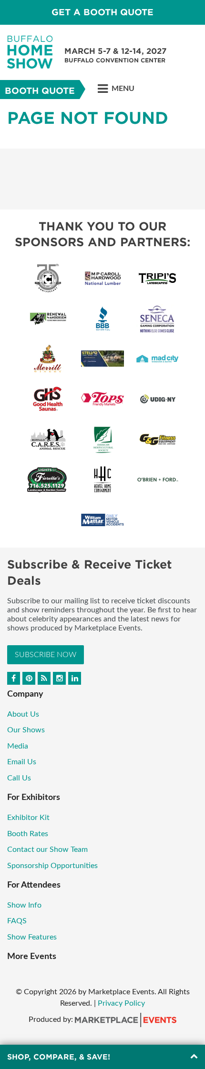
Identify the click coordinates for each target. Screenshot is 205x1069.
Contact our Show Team (47, 849)
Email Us (21, 762)
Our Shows (26, 730)
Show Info (24, 905)
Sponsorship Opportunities (52, 865)
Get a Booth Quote (102, 12)
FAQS (17, 921)
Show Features (32, 937)
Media (18, 746)
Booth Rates (27, 834)
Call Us (19, 778)
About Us (23, 714)
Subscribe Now (45, 655)
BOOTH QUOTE (40, 91)
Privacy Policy (121, 1003)
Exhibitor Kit (28, 817)
